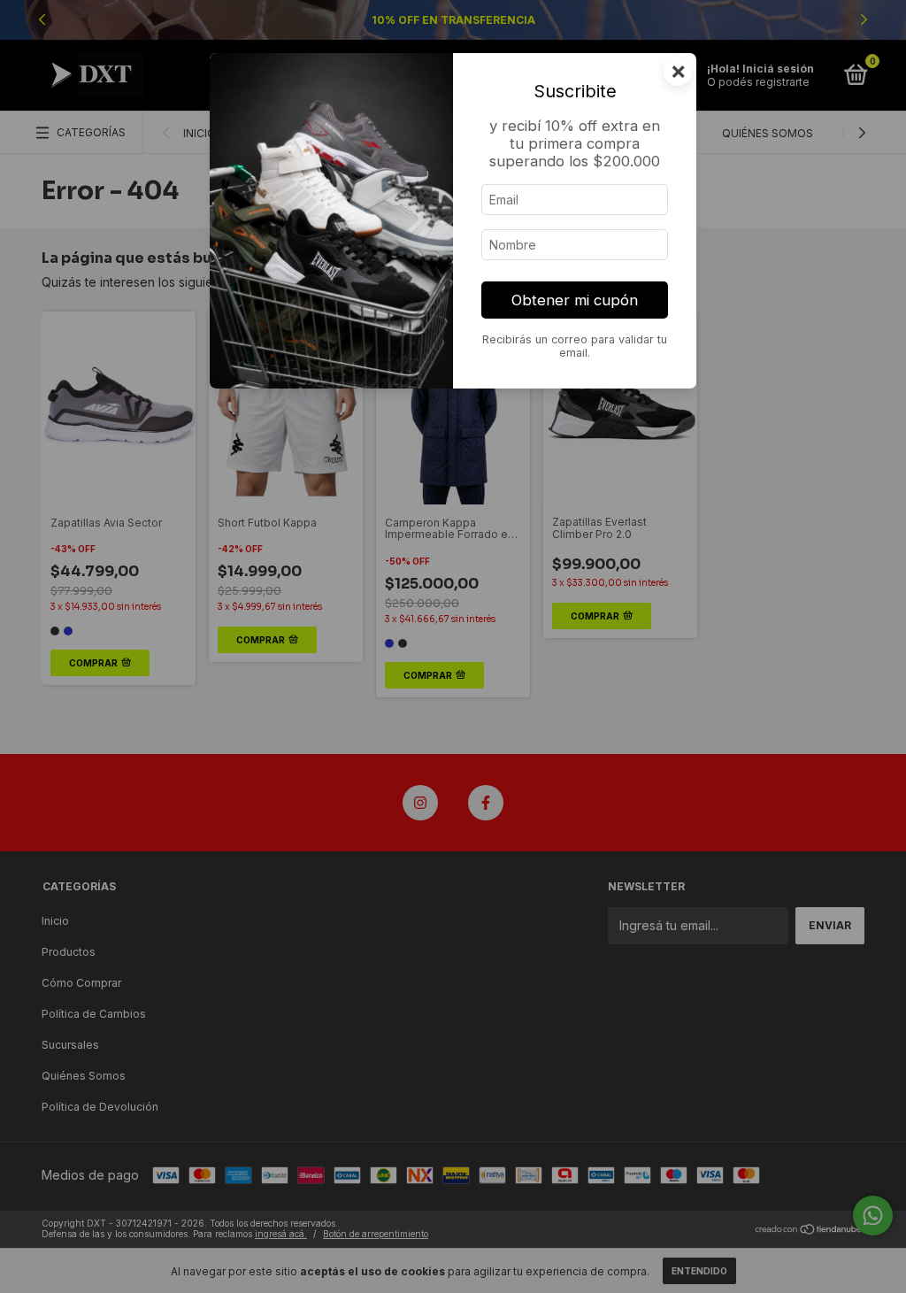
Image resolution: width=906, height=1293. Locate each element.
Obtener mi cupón (574, 300)
